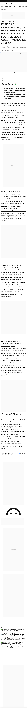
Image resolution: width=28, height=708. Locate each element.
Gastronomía (4, 9)
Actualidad (15, 6)
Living (19, 6)
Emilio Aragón (23, 0)
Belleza (6, 6)
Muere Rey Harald (10, 0)
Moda (2, 6)
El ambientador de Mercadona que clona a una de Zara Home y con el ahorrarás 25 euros (14, 90)
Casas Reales (24, 6)
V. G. (4, 78)
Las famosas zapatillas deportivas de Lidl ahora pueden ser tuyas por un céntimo (14, 96)
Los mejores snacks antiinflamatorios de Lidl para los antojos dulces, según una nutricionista (13, 640)
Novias (10, 6)
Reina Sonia (17, 0)
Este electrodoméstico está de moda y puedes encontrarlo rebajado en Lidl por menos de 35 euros (12, 646)
